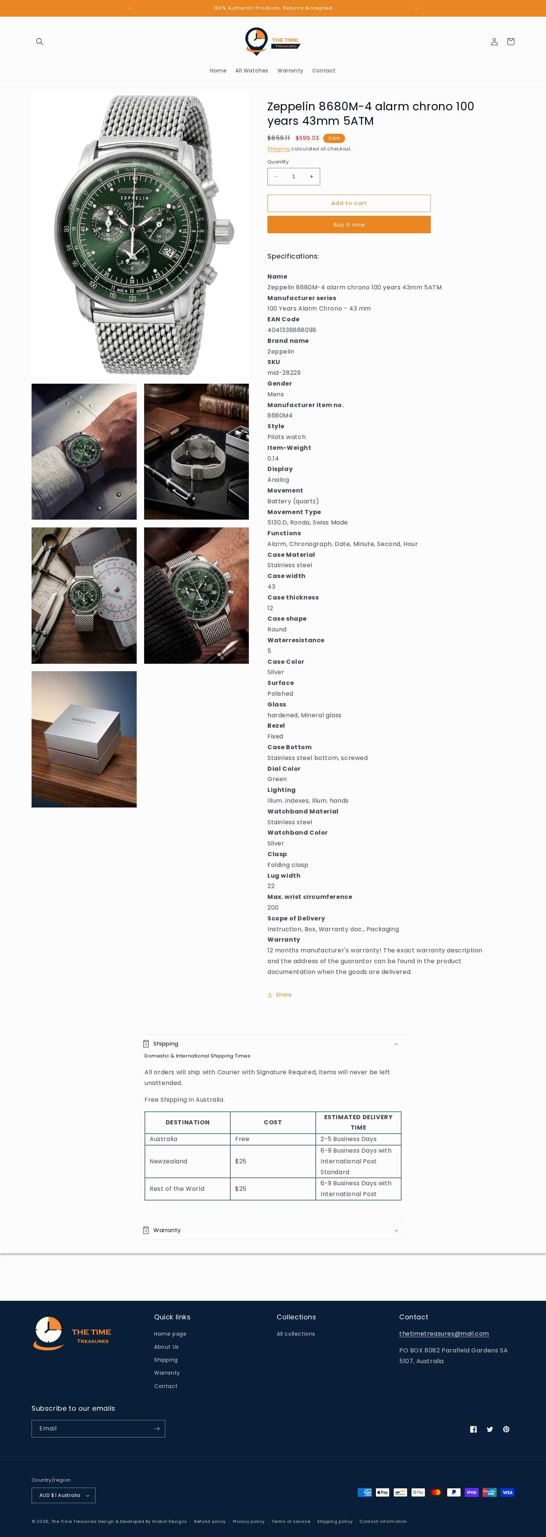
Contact (166, 1386)
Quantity (278, 161)
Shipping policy (335, 1521)
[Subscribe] (157, 1428)
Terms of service (291, 1521)
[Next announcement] (416, 8)
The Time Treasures (74, 1521)
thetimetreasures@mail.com (444, 1333)
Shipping (278, 149)
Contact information (383, 1521)
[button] (40, 41)
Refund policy (210, 1521)
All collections (296, 1334)
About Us (166, 1347)
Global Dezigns (169, 1521)
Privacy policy (249, 1521)
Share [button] (284, 994)
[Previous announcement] (129, 8)
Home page (170, 1334)
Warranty (167, 1373)
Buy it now (349, 224)
